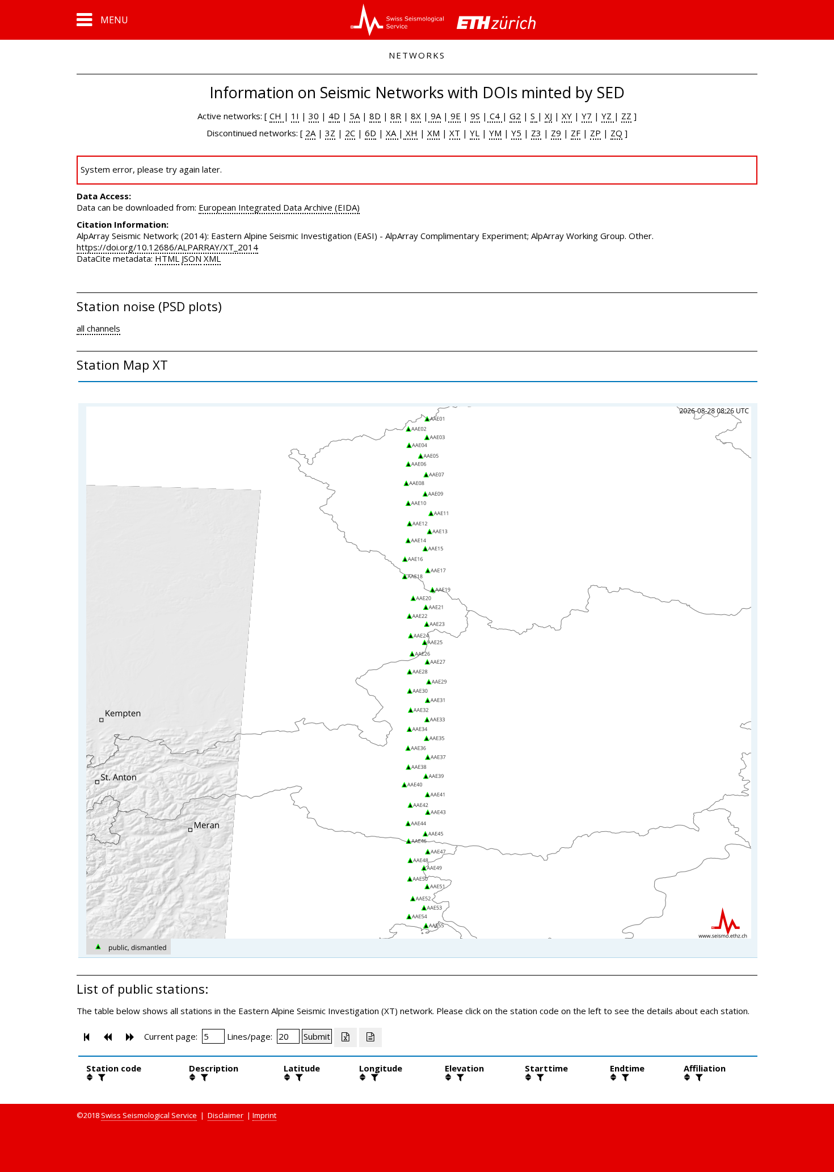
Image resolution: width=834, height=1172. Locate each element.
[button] (102, 19)
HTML (167, 258)
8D (375, 116)
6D (370, 133)
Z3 (536, 133)
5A (354, 116)
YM (495, 133)
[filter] (100, 1077)
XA (392, 133)
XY (567, 116)
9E (454, 116)
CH (276, 116)
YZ (607, 116)
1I (295, 116)
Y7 (587, 116)
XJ (548, 116)
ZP (595, 133)
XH (410, 133)
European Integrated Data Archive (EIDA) (279, 207)
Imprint (264, 1115)
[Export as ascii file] (370, 1037)
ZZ (626, 116)
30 (314, 116)
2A (310, 133)
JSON (191, 258)
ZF (575, 133)
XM (433, 133)
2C (350, 133)
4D (334, 116)
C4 (494, 116)
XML (212, 258)
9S (475, 116)
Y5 (516, 133)
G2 (515, 116)
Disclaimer (225, 1115)
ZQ (616, 133)
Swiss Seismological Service (149, 1115)
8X (416, 116)
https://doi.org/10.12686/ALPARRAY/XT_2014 (167, 247)
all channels (98, 328)
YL (474, 133)
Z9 (556, 133)
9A (434, 116)
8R (395, 116)
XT (454, 133)
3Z (330, 133)
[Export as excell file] (345, 1037)
